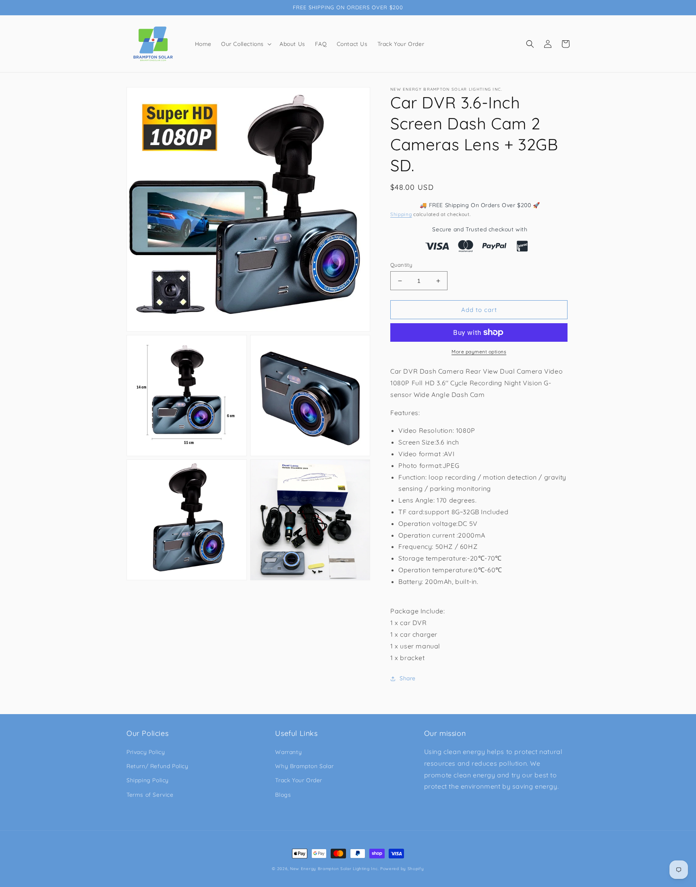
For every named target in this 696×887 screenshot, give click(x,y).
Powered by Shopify (402, 868)
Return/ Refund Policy (157, 766)
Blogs (283, 794)
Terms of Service (150, 794)
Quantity (401, 265)
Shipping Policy (147, 780)
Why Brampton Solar (304, 766)
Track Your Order (298, 780)
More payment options (479, 352)
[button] (245, 43)
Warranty (288, 752)
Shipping (401, 214)
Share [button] (408, 678)
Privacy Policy (145, 752)
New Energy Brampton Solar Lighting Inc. (334, 868)
